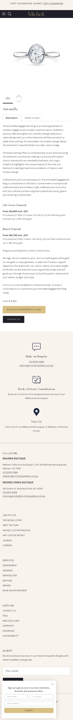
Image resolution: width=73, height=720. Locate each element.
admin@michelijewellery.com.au (36, 365)
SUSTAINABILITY (11, 635)
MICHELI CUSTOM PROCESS (16, 530)
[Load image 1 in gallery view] (36, 54)
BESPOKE (7, 580)
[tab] (12, 118)
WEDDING (8, 570)
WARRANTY (8, 625)
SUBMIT (29, 710)
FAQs (5, 615)
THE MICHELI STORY (12, 520)
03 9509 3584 (36, 361)
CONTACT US (9, 610)
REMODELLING (10, 575)
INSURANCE (9, 630)
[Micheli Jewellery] (36, 14)
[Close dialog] (52, 684)
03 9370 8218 (10, 492)
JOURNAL (7, 540)
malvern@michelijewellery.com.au (20, 476)
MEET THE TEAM (11, 525)
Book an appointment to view (24, 309)
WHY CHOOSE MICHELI (14, 535)
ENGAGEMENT (10, 565)
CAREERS (7, 545)
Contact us (13, 319)
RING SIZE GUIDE (11, 620)
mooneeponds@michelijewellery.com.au (24, 496)
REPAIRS (7, 585)
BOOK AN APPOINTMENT (15, 590)
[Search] (11, 14)
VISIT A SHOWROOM (53, 3)
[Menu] (3, 14)
